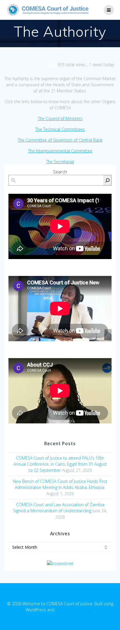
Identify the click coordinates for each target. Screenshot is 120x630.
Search (60, 172)
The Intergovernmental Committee (60, 151)
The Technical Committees (60, 129)
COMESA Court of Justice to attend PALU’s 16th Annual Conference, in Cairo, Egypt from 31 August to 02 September (60, 464)
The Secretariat (60, 161)
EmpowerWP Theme (74, 610)
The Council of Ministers (60, 118)
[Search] (107, 180)
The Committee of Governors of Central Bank (60, 140)
